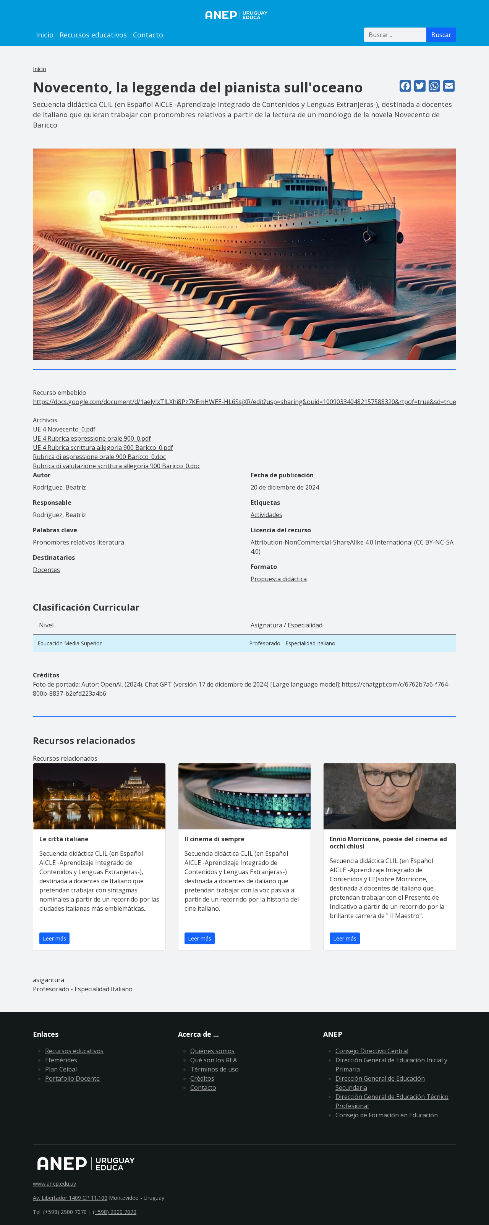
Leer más (54, 938)
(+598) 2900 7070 (114, 1211)
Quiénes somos (212, 1051)
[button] (244, 254)
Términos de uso (214, 1069)
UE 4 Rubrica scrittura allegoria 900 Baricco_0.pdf (103, 447)
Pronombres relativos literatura (78, 542)
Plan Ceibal (61, 1069)
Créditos (202, 1078)
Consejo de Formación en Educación (386, 1115)
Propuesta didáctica (279, 579)
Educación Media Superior (69, 643)
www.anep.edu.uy (54, 1183)
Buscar (441, 35)
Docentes (46, 570)
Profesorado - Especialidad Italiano (292, 643)
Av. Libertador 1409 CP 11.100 (70, 1197)
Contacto (148, 34)
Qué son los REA (213, 1060)
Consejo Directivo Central (371, 1051)
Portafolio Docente (72, 1078)
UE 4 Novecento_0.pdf (64, 429)
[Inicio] (244, 15)
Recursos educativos (93, 34)
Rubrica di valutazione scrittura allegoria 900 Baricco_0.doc (116, 466)
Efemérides (61, 1060)
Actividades (266, 515)
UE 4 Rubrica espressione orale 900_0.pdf (92, 438)
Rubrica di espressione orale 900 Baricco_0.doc (99, 457)
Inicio (44, 34)
